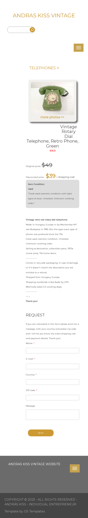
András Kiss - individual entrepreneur (40, 504)
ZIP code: (31, 390)
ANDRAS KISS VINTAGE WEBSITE (34, 464)
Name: (30, 343)
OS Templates (34, 511)
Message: (30, 405)
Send (40, 432)
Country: (31, 374)
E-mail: (30, 358)
